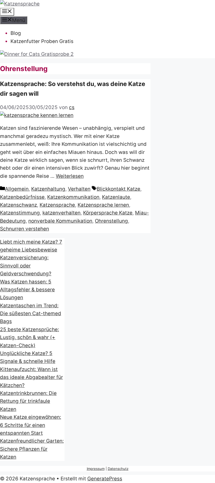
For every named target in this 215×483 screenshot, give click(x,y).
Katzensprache (57, 205)
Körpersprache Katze (107, 213)
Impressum (96, 468)
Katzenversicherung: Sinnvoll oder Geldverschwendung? (25, 266)
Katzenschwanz (18, 205)
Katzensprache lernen (103, 205)
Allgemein (17, 189)
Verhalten (79, 189)
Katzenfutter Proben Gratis (41, 41)
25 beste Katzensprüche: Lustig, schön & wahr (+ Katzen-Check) (29, 337)
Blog (15, 33)
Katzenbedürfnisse (22, 197)
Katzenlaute (116, 197)
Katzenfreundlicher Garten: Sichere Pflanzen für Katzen (32, 449)
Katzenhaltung (48, 189)
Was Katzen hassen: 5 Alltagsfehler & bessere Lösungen (27, 290)
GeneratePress (104, 479)
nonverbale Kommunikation (60, 221)
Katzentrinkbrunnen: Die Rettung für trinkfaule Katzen (28, 401)
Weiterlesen (70, 176)
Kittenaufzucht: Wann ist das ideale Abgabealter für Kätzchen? (31, 377)
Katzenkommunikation (73, 197)
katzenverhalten (61, 213)
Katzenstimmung (20, 213)
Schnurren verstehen (24, 229)
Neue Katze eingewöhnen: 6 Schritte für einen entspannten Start (30, 425)
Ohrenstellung (111, 221)
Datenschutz (118, 468)
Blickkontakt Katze (118, 189)
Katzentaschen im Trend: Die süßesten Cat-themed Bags (30, 314)
